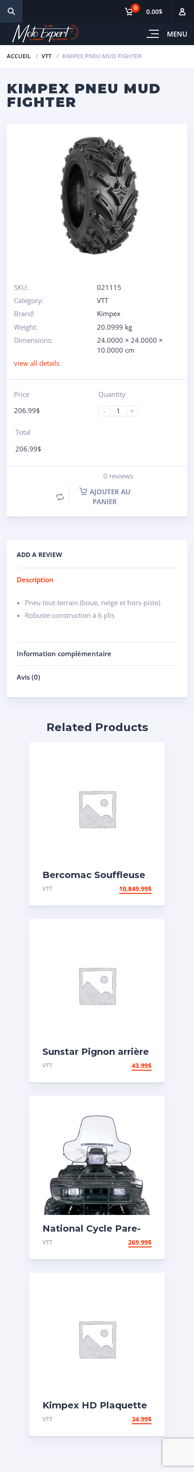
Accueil (19, 56)
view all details (37, 363)
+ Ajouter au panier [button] (117, 888)
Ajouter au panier (110, 496)
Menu (177, 33)
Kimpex (108, 313)
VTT (46, 56)
